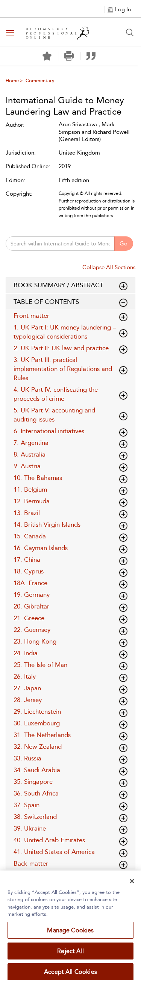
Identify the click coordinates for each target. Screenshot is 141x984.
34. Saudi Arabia (37, 770)
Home (12, 80)
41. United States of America (54, 851)
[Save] (47, 56)
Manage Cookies (70, 930)
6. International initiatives (49, 431)
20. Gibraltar (31, 606)
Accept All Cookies (70, 971)
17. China (27, 559)
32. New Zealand (38, 746)
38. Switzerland (35, 816)
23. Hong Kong (35, 641)
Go (123, 243)
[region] (70, 927)
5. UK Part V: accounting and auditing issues (54, 414)
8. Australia (29, 454)
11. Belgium (30, 489)
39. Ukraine (30, 828)
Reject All (70, 951)
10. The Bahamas (38, 477)
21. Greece (29, 618)
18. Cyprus (29, 571)
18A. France (30, 583)
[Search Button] (129, 32)
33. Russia (27, 758)
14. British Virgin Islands (47, 524)
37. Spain (26, 805)
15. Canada (30, 536)
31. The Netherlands (42, 735)
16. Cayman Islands (41, 548)
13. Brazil (27, 513)
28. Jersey (28, 700)
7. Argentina (31, 442)
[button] (69, 56)
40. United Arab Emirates (49, 840)
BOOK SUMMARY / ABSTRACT (58, 285)
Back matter (31, 863)
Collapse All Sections (108, 267)
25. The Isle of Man (40, 664)
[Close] (132, 881)
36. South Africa (36, 793)
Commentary (40, 80)
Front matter (31, 315)
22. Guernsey (32, 629)
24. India (26, 653)
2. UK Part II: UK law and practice (61, 348)
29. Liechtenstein (37, 711)
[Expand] (123, 303)
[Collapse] (123, 286)
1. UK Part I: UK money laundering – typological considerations (65, 331)
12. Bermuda (32, 501)
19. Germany (32, 594)
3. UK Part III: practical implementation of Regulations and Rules (63, 369)
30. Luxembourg (37, 723)
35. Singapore (33, 781)
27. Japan (27, 688)
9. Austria (27, 466)
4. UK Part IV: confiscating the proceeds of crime (56, 394)
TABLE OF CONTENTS (46, 301)
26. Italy (25, 676)
